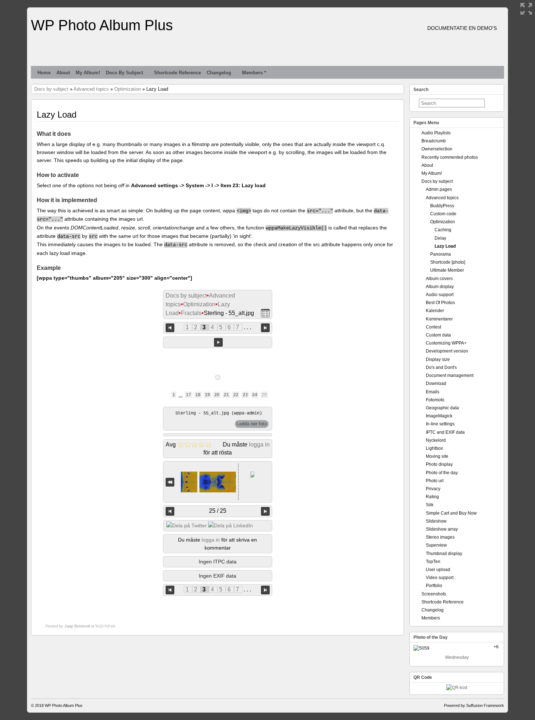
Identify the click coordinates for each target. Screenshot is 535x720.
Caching (443, 229)
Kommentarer (439, 319)
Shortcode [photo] (447, 262)
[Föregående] (170, 511)
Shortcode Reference (177, 72)
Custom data (438, 335)
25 (264, 394)
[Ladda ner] (252, 423)
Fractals (191, 313)
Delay (440, 238)
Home (44, 72)
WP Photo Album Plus (102, 25)
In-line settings (440, 423)
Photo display (439, 464)
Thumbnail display (444, 553)
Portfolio (434, 585)
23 (245, 394)
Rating (432, 496)
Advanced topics (91, 89)
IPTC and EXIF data (445, 432)
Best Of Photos (440, 302)
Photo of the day (442, 472)
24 (254, 394)
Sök (429, 504)
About (63, 72)
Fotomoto (435, 399)
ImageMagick (439, 415)
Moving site (437, 456)
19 (207, 394)
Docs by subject (124, 72)
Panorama (440, 254)
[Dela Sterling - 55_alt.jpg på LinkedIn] (230, 525)
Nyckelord (436, 440)
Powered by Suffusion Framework (474, 705)
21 (226, 394)
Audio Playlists (436, 132)
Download (436, 383)
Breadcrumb (433, 140)
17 (188, 394)
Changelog (219, 72)
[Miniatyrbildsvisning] (265, 313)
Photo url (435, 480)
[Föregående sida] (170, 327)
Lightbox (434, 448)
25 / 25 (217, 511)
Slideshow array (442, 529)
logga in (259, 444)
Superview (436, 545)
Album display (440, 286)
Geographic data (442, 407)
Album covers (439, 278)
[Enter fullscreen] (526, 9)
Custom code (443, 213)
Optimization (127, 89)
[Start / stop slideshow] (218, 342)
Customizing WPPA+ (446, 343)
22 (235, 394)
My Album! (88, 72)
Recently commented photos (449, 157)
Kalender (435, 310)
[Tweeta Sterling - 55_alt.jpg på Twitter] (186, 525)
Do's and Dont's (441, 367)
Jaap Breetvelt (77, 626)
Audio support (439, 294)
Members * (254, 72)
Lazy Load (445, 246)
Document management (449, 375)
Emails (432, 391)
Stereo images (440, 537)
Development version (447, 351)
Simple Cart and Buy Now (451, 513)
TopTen (433, 561)
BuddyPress (442, 205)
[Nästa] (265, 511)
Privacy (433, 488)
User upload (438, 569)
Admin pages (439, 189)
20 (216, 394)
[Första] (170, 482)
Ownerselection (436, 149)
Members (430, 618)
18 (198, 394)
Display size (438, 359)
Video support (439, 577)
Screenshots (433, 594)
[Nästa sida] (265, 327)
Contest (433, 327)
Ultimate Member (447, 270)
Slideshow (436, 521)
